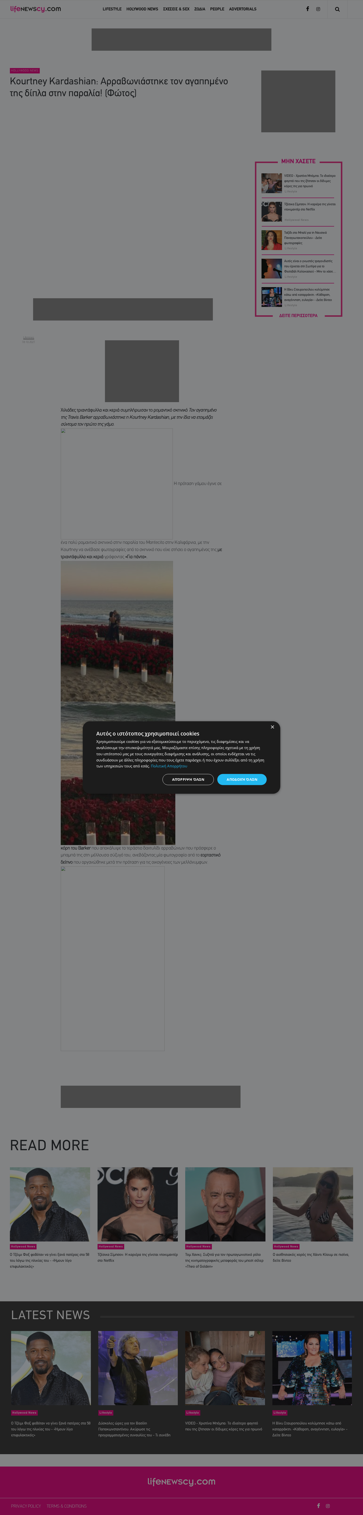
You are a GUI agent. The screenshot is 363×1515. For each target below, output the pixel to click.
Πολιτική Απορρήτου (169, 765)
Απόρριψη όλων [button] (188, 779)
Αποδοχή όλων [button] (242, 779)
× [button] (272, 727)
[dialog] (181, 757)
